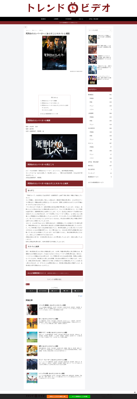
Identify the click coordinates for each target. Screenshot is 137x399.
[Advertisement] (54, 83)
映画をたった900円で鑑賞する (57, 396)
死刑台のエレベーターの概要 (49, 100)
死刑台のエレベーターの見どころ (50, 103)
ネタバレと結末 (48, 110)
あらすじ (46, 107)
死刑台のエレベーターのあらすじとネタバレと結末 (55, 105)
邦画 (28, 284)
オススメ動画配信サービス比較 (79, 396)
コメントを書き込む (54, 279)
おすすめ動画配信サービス (96, 182)
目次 (52, 97)
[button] (77, 290)
